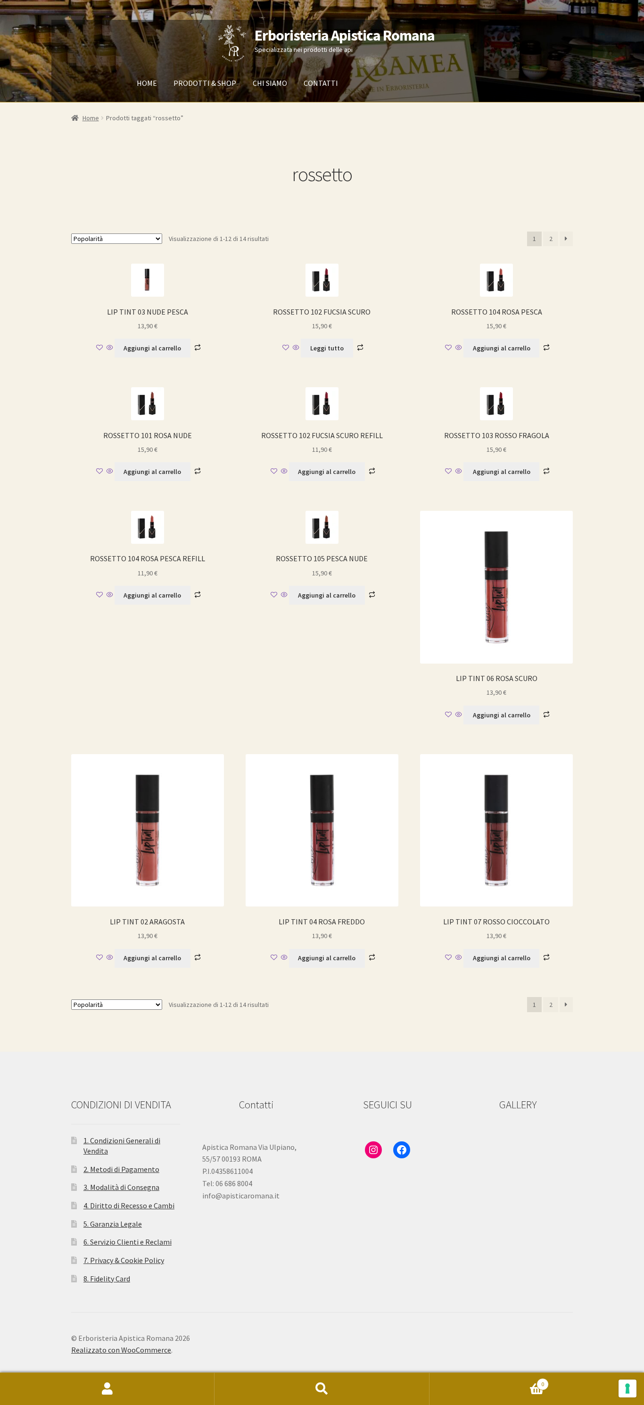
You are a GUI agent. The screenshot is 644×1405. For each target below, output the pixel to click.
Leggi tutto (327, 348)
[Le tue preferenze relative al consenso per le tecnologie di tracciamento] (627, 1388)
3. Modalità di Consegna (121, 1187)
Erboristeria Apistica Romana (345, 35)
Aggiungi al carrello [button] (152, 348)
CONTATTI (321, 83)
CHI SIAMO (270, 83)
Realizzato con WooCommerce (121, 1350)
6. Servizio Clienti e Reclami (127, 1242)
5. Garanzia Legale (112, 1224)
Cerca (322, 1389)
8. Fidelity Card (106, 1278)
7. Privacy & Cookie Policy (123, 1260)
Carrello (487, 1381)
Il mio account (107, 1389)
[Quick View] (110, 348)
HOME (147, 83)
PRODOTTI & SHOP (204, 83)
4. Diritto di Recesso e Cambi (128, 1205)
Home (91, 118)
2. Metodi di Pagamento (121, 1169)
